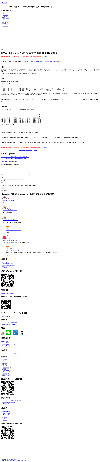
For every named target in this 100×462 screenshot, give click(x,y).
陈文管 (5, 418)
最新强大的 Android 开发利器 (7, 316)
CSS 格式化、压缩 (6, 266)
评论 (2, 174)
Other (20, 150)
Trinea (4, 2)
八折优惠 (45, 56)
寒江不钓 (4, 161)
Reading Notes (6, 374)
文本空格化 (4, 267)
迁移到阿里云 (36, 61)
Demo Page (5, 22)
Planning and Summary (27, 150)
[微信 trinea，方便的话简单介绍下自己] (8, 334)
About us (5, 21)
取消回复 (15, 161)
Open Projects (6, 19)
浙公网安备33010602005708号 (8, 460)
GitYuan (5, 417)
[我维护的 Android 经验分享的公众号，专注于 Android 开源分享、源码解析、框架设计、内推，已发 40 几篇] (6, 309)
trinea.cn (14, 459)
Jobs (4, 364)
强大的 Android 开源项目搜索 (10, 322)
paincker (5, 420)
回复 (4, 205)
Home (4, 13)
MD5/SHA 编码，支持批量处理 (8, 265)
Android (5, 16)
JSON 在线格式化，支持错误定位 (9, 263)
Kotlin (4, 365)
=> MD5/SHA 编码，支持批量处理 (8, 402)
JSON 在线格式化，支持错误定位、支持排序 (11, 400)
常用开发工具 (6, 413)
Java (4, 17)
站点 (2, 182)
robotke (7, 218)
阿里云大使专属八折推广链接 (48, 61)
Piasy (4, 416)
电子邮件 (3, 180)
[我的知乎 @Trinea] (15, 334)
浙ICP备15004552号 (21, 460)
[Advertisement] (50, 37)
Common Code (6, 360)
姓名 (2, 177)
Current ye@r (4, 190)
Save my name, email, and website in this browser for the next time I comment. (19, 185)
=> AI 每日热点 (4, 262)
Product (5, 373)
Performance (6, 18)
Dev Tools (5, 15)
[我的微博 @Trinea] (2, 334)
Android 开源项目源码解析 (9, 324)
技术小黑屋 (6, 414)
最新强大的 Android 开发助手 (7, 293)
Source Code (6, 375)
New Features (6, 367)
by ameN (5, 24)
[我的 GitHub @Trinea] (22, 334)
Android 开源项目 (7, 411)
